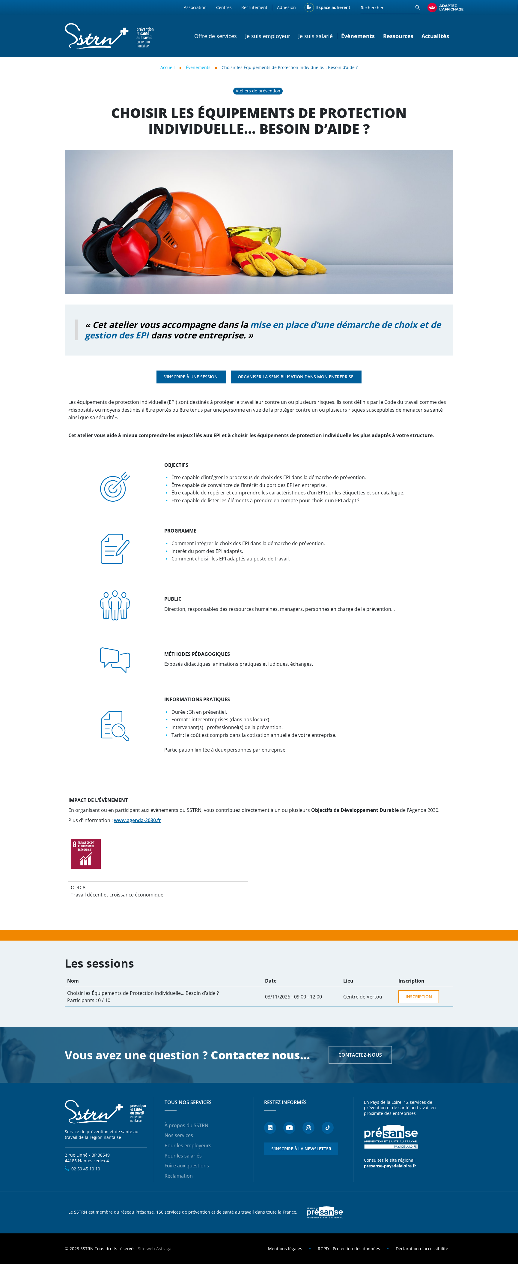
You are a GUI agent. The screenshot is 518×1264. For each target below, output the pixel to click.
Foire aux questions (187, 1165)
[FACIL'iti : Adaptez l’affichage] (445, 7)
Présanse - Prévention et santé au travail (391, 1137)
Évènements (198, 67)
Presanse (325, 1212)
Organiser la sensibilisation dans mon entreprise (296, 377)
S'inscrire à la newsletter (301, 1148)
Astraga (163, 1248)
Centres (224, 7)
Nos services (179, 1135)
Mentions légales (285, 1248)
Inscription (419, 996)
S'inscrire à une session (191, 377)
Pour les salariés (183, 1155)
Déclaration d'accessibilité (422, 1248)
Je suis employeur (267, 36)
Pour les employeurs (188, 1145)
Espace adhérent (333, 7)
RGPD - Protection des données (349, 1248)
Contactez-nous (360, 1055)
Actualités (435, 36)
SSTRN (106, 1112)
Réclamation (179, 1175)
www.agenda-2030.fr (137, 820)
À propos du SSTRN (186, 1125)
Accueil (167, 67)
